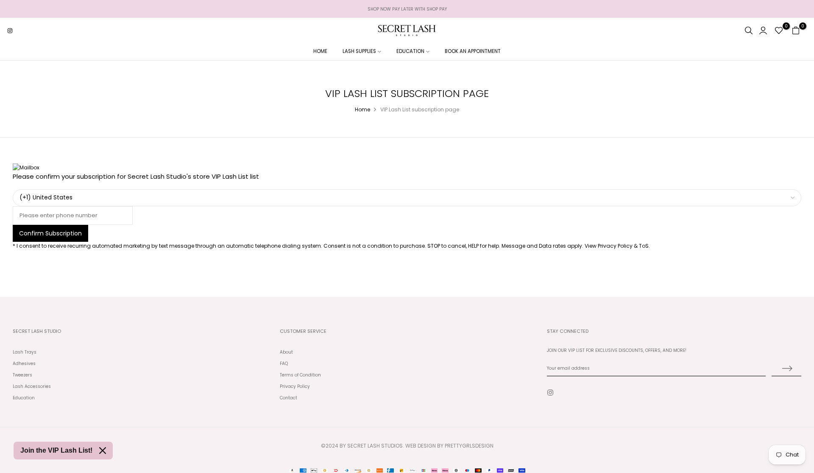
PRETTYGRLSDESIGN (469, 445)
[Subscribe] (786, 368)
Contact (288, 398)
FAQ (284, 363)
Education (24, 398)
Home (362, 109)
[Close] (102, 450)
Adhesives (24, 363)
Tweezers (22, 375)
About (286, 352)
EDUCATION (410, 51)
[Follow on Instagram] (9, 30)
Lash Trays (24, 352)
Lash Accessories (32, 386)
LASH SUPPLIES (359, 51)
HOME (320, 51)
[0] (779, 30)
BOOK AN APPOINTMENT (473, 51)
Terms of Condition (300, 375)
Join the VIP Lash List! (56, 450)
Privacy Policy (295, 386)
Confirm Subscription (50, 233)
